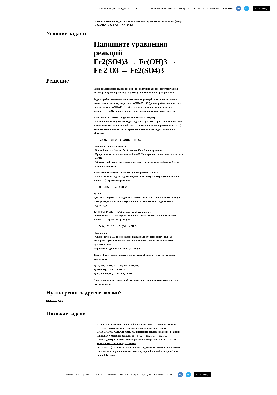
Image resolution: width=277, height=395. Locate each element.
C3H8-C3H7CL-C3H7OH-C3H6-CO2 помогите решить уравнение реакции (138, 331)
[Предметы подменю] (130, 8)
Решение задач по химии (119, 21)
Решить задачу (261, 8)
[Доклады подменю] (203, 8)
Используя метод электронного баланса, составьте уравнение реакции (136, 324)
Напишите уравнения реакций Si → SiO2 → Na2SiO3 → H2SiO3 (132, 335)
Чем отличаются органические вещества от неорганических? (131, 328)
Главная (98, 21)
